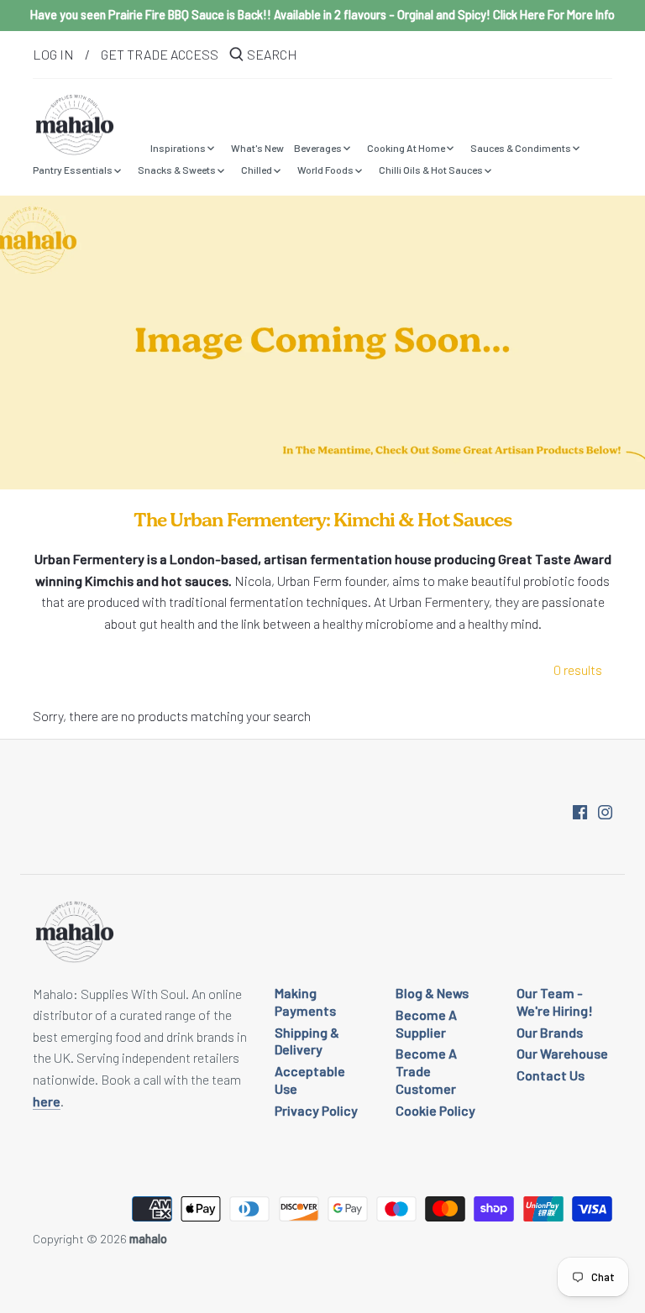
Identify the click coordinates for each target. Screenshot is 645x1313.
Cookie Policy (435, 1110)
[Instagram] (605, 811)
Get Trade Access (159, 54)
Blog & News (432, 993)
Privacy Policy (316, 1110)
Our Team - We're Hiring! (555, 1001)
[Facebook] (580, 811)
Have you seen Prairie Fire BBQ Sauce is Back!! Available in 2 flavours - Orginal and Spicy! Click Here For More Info (322, 15)
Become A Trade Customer (426, 1070)
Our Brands (550, 1032)
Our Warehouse (562, 1053)
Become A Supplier (426, 1023)
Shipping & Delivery (307, 1041)
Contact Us (551, 1075)
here (46, 1101)
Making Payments (305, 1001)
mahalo (148, 1239)
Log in (53, 54)
